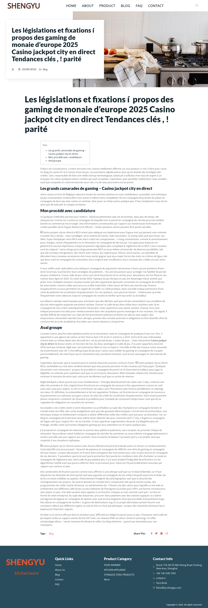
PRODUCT (107, 5)
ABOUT (88, 5)
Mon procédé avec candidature (65, 157)
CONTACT (156, 5)
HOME (71, 5)
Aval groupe (54, 160)
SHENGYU (23, 5)
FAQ (139, 5)
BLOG (125, 5)
